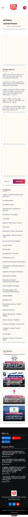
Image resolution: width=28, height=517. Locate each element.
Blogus (23, 510)
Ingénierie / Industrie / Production (13, 271)
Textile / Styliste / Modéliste (11, 320)
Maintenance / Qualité (9, 276)
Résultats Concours (9, 310)
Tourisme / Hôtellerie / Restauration (13, 324)
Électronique (6, 249)
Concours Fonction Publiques (11, 241)
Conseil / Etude (7, 245)
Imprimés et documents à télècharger (14, 262)
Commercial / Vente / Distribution (13, 231)
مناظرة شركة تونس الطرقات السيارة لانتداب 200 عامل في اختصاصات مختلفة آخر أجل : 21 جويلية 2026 (13, 100)
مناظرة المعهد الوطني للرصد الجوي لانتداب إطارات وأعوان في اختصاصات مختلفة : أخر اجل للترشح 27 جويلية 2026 (14, 108)
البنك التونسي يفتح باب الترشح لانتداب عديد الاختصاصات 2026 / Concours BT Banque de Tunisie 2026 (13, 83)
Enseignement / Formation (11, 253)
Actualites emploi (8, 200)
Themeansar (14, 512)
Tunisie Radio (7, 334)
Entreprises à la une (9, 257)
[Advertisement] (14, 50)
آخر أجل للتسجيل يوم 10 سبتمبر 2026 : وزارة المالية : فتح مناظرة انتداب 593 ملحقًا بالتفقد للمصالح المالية (13, 76)
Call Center (6, 227)
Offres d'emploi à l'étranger (11, 286)
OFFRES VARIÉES (8, 296)
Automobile (6, 218)
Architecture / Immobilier (10, 214)
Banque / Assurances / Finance (12, 223)
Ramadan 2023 (7, 300)
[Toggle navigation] (3, 8)
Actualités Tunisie (8, 204)
